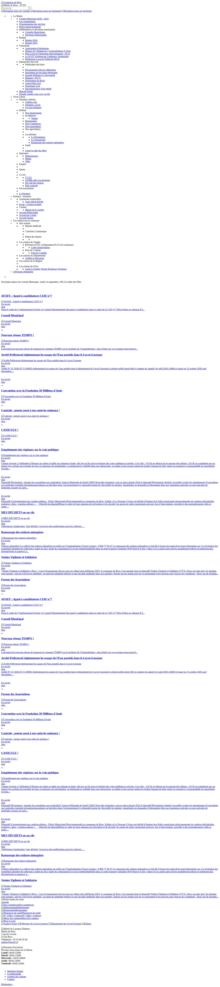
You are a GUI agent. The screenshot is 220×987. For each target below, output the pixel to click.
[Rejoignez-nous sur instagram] (46, 11)
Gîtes (27, 161)
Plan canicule (31, 185)
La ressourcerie (38, 140)
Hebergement (31, 156)
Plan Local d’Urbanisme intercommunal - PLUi (47, 53)
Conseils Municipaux (35, 32)
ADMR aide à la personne (37, 180)
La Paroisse (24, 193)
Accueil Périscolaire (28, 212)
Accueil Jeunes (26, 218)
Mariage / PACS (33, 78)
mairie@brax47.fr (9, 942)
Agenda (5, 902)
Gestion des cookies (16, 976)
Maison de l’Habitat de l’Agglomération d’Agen (48, 51)
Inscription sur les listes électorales (41, 72)
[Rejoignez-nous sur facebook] (77, 11)
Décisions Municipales (36, 35)
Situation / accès (32, 105)
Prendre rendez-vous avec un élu (34, 94)
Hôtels (28, 158)
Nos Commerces (33, 123)
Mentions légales (15, 971)
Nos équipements (33, 113)
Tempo (34, 118)
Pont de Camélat (39, 253)
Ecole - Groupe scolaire (30, 204)
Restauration (31, 121)
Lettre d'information (40, 247)
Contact (11, 979)
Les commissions (27, 21)
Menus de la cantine (34, 210)
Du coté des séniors (34, 183)
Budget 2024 (31, 40)
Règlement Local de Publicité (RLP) (42, 59)
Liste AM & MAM (34, 201)
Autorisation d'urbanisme (37, 48)
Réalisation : (7, 984)
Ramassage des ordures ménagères (47, 142)
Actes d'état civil (33, 83)
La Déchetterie (38, 137)
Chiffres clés (31, 102)
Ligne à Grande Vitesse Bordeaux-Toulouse (46, 269)
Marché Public (26, 91)
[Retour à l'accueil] (11, 2)
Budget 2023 (31, 43)
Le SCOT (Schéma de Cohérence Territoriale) (47, 56)
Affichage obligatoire (23, 271)
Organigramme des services (32, 24)
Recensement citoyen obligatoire (40, 70)
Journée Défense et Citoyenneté (40, 75)
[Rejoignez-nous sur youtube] (15, 11)
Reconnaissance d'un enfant (38, 88)
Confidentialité (14, 974)
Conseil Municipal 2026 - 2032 (34, 18)
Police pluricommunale (30, 27)
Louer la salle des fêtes (36, 150)
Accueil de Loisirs (27, 215)
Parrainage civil (32, 86)
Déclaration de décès (35, 80)
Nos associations (33, 126)
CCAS (28, 177)
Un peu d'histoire (33, 107)
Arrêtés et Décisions (34, 258)
